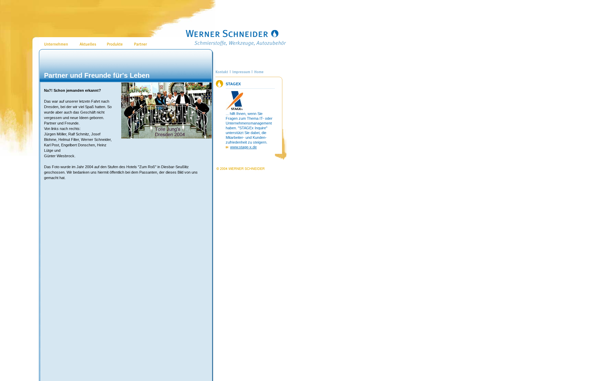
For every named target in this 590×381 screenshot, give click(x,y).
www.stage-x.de (243, 147)
